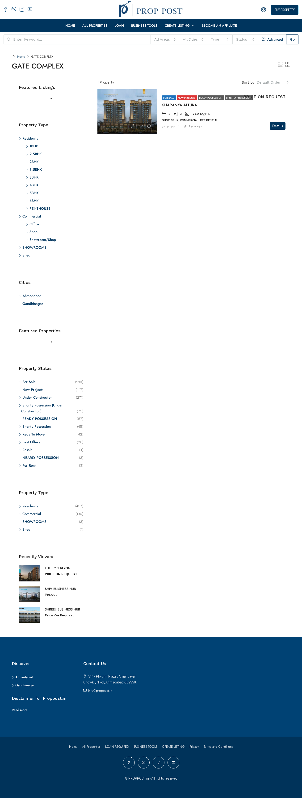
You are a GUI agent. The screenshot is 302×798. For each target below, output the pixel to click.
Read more (20, 710)
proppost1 (173, 126)
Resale (27, 449)
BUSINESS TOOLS (144, 25)
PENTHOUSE (39, 208)
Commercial (31, 216)
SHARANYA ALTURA (179, 105)
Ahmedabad (32, 296)
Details (277, 125)
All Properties (94, 25)
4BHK (33, 185)
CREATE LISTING (177, 25)
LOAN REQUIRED (117, 746)
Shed (26, 255)
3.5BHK (35, 169)
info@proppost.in (100, 690)
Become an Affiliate (219, 25)
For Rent (29, 465)
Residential (30, 138)
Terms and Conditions (218, 746)
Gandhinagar (32, 303)
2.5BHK (35, 154)
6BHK (33, 200)
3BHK (33, 177)
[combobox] (165, 39)
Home (70, 25)
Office (34, 224)
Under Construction (37, 397)
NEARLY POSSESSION (40, 457)
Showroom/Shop (42, 239)
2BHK (33, 161)
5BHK (33, 193)
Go (292, 39)
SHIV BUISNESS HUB (60, 588)
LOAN (119, 25)
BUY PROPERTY (285, 10)
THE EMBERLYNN (58, 568)
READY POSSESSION (211, 98)
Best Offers (31, 442)
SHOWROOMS (34, 247)
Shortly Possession (239, 98)
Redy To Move (33, 434)
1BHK (33, 146)
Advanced (274, 39)
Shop (33, 232)
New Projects (187, 98)
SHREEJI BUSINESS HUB (62, 609)
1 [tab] (53, 100)
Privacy (194, 746)
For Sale (169, 98)
